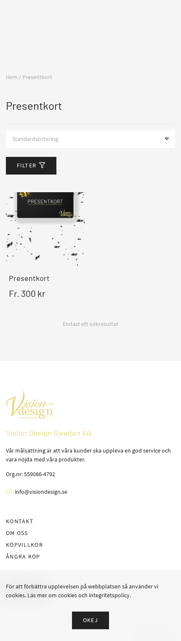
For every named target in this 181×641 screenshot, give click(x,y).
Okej (90, 620)
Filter (27, 165)
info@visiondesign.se (41, 491)
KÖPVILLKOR (24, 544)
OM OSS (17, 533)
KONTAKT (20, 521)
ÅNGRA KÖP (23, 556)
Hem (12, 77)
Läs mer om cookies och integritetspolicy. (79, 595)
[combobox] (90, 139)
